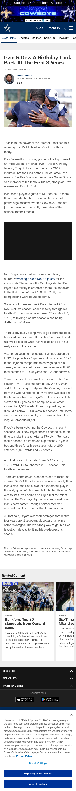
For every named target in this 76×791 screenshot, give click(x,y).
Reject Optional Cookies (38, 773)
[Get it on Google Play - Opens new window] (50, 701)
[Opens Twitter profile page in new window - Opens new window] (19, 83)
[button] (38, 240)
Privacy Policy (24, 755)
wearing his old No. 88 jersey (35, 278)
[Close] (72, 715)
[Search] (64, 28)
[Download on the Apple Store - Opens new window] (25, 700)
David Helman (24, 75)
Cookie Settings (38, 763)
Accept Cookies (38, 784)
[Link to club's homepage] (7, 26)
